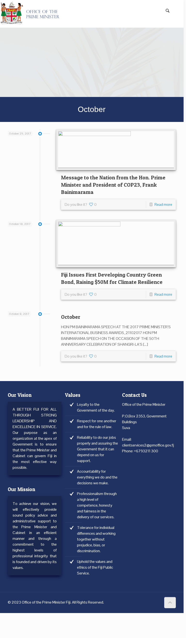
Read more (163, 204)
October (70, 317)
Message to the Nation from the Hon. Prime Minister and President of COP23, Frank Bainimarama (113, 184)
